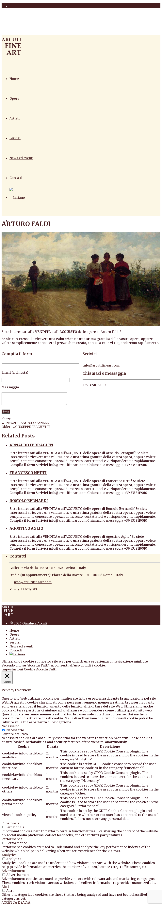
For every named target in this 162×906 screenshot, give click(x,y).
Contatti (15, 178)
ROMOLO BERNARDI (28, 500)
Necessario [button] (10, 726)
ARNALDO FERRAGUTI (31, 445)
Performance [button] (12, 839)
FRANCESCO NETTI (28, 473)
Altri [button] (5, 887)
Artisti (14, 118)
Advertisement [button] (13, 871)
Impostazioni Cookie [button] (18, 669)
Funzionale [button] (11, 823)
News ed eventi (21, 158)
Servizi (15, 138)
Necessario (15, 730)
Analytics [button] (9, 855)
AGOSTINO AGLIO (26, 528)
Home (14, 79)
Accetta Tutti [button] (46, 669)
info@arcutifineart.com (101, 365)
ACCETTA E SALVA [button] (16, 902)
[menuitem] (17, 198)
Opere (14, 98)
